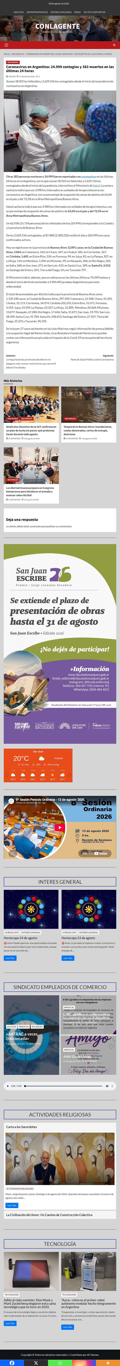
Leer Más (10, 958)
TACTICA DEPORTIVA (95, 12)
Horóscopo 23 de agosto (78, 938)
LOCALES (11, 1026)
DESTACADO (13, 418)
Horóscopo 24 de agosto (20, 938)
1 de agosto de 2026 (89, 438)
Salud (96, 185)
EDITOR (12, 76)
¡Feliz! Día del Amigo (77, 1056)
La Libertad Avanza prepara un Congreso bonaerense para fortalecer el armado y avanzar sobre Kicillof (30, 491)
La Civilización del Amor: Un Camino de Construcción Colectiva (49, 1215)
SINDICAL (24, 1026)
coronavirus (88, 176)
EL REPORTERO (14, 438)
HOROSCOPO (12, 932)
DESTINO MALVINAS (60, 12)
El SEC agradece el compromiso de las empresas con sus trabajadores (86, 1015)
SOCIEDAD (37, 1026)
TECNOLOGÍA (12, 1294)
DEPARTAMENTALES (37, 12)
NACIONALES (13, 62)
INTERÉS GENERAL (30, 932)
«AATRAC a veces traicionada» (22, 1036)
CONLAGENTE (57, 26)
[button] (6, 45)
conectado (35, 526)
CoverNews (76, 1354)
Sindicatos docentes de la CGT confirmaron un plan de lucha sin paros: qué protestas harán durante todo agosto (31, 430)
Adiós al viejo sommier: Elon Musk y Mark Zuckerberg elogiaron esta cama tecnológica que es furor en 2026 (30, 1303)
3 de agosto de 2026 (32, 438)
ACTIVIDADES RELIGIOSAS (19, 1188)
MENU (77, 12)
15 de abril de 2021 (27, 76)
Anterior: (31, 361)
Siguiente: (92, 358)
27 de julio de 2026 (31, 500)
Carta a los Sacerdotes (21, 1127)
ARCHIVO (19, 12)
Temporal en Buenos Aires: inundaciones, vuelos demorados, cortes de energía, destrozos (88, 430)
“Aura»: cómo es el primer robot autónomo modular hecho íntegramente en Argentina (88, 1303)
